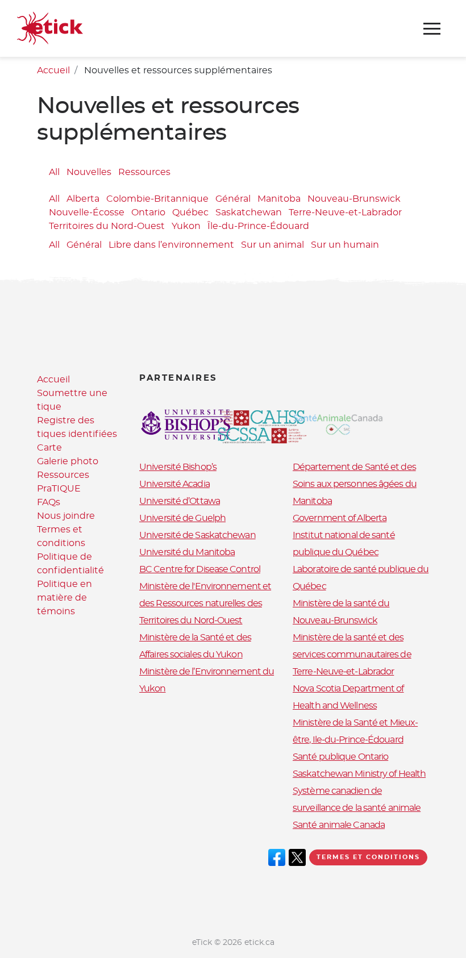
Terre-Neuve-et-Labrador (345, 212)
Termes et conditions (368, 857)
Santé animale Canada (339, 825)
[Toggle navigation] (432, 28)
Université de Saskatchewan (197, 535)
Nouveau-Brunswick (354, 198)
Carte (49, 447)
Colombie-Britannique (157, 198)
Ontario (148, 212)
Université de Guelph (182, 518)
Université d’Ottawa (179, 501)
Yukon (186, 226)
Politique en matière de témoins (64, 598)
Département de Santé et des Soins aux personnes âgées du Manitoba (355, 484)
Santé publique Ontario (340, 756)
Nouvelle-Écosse (86, 212)
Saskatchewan (248, 212)
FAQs (48, 502)
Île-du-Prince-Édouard (258, 226)
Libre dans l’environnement (171, 244)
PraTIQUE (59, 488)
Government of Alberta (339, 518)
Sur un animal (272, 244)
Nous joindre (66, 515)
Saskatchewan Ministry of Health (359, 773)
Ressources (144, 172)
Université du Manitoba (187, 552)
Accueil (53, 70)
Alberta (82, 198)
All (54, 172)
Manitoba (279, 198)
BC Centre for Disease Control (199, 569)
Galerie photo (67, 461)
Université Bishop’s (178, 467)
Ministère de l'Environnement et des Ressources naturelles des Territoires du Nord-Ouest (205, 603)
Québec (190, 212)
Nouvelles (88, 172)
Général (233, 198)
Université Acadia (174, 484)
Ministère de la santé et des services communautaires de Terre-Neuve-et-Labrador (352, 654)
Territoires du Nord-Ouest (107, 226)
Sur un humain (345, 244)
